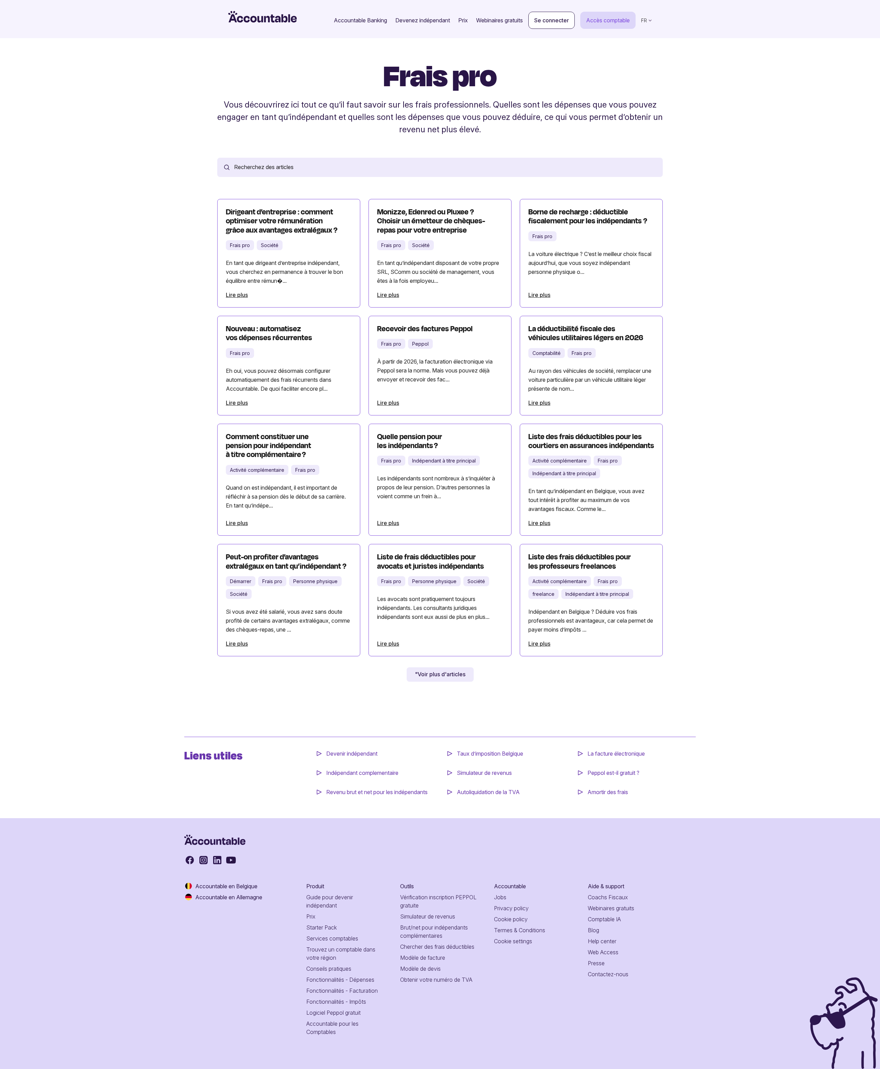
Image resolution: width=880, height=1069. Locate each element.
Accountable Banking (360, 20)
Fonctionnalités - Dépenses (340, 979)
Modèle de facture (422, 957)
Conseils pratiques (328, 968)
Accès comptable (608, 20)
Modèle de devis (420, 968)
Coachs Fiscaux (608, 897)
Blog (593, 930)
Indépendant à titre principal (444, 461)
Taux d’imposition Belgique (490, 753)
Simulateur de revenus (484, 772)
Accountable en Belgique (226, 886)
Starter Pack (321, 927)
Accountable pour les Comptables (332, 1027)
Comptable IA (604, 919)
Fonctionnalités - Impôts (336, 1001)
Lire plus (237, 294)
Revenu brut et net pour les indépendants (377, 792)
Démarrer (240, 581)
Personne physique (315, 581)
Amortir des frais (607, 792)
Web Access (603, 952)
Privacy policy (511, 908)
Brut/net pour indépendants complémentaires (434, 931)
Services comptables (332, 938)
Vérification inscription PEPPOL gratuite (438, 901)
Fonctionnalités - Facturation (342, 990)
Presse (596, 963)
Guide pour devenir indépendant (329, 901)
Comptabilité (546, 353)
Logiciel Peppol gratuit (333, 1012)
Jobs (500, 897)
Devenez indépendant (422, 20)
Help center (602, 941)
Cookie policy (511, 919)
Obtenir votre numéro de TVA (436, 979)
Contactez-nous (608, 974)
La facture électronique (616, 753)
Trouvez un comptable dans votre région (340, 953)
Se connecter (551, 20)
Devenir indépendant (352, 753)
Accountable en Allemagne (228, 897)
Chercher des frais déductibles (437, 946)
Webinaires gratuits (499, 20)
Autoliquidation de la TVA (488, 792)
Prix (463, 20)
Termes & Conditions (519, 930)
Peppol (420, 344)
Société (269, 245)
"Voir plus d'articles (440, 674)
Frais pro (240, 245)
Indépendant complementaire (362, 772)
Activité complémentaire (257, 470)
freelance (543, 594)
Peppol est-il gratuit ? (613, 772)
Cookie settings (513, 941)
